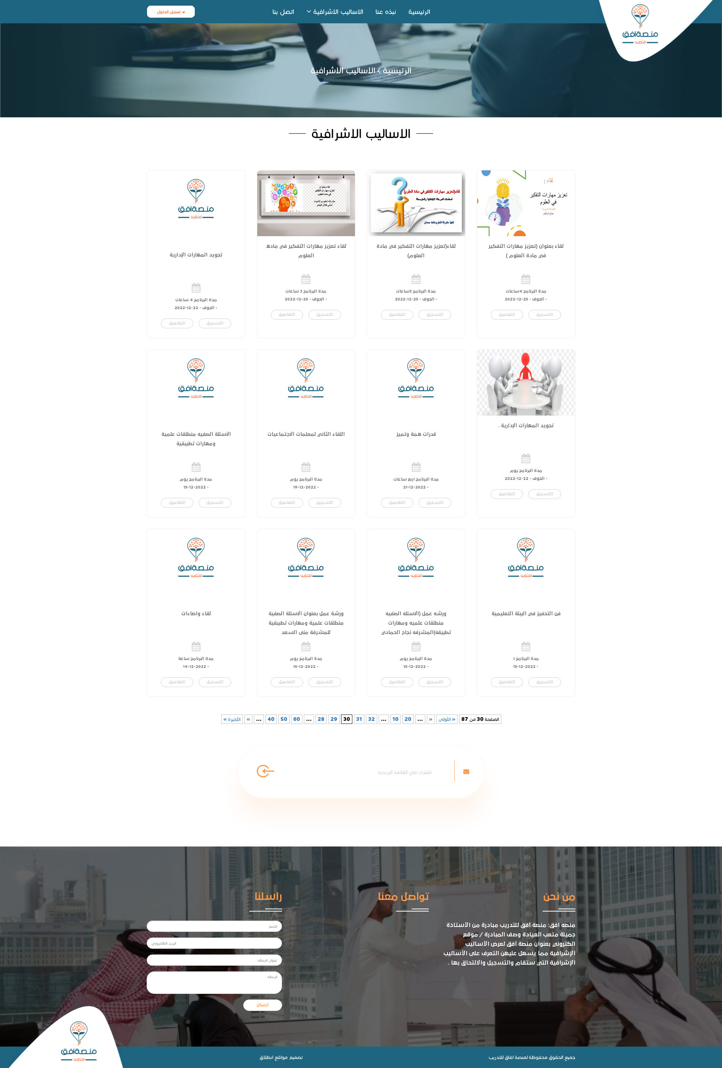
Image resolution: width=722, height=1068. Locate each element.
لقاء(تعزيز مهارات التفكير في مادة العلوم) (416, 251)
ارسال (262, 1005)
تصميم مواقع (289, 1057)
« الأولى (446, 719)
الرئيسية (419, 11)
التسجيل (544, 315)
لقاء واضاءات (196, 613)
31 (359, 719)
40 (271, 719)
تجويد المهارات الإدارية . (526, 425)
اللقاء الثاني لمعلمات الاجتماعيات (306, 434)
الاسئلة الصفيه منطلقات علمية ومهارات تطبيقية (196, 439)
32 (371, 719)
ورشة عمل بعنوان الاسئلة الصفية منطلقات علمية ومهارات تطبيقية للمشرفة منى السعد (306, 623)
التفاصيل (507, 315)
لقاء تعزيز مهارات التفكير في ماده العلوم (306, 251)
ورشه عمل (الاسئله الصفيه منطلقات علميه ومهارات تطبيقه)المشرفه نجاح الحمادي (416, 623)
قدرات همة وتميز (416, 434)
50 (284, 719)
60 (296, 719)
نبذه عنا (386, 11)
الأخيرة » (232, 719)
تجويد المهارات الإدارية (196, 255)
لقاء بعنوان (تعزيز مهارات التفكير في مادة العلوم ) (526, 251)
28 (321, 719)
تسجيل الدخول (168, 11)
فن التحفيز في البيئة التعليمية (526, 613)
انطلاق (266, 1057)
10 (396, 719)
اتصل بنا (283, 11)
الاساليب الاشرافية (338, 11)
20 (408, 719)
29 (334, 719)
